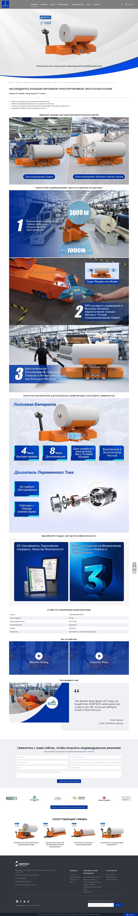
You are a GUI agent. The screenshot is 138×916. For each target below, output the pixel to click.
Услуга (52, 4)
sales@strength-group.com (24, 881)
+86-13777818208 (21, 878)
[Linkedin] (17, 901)
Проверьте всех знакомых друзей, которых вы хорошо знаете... (69, 807)
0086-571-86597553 (33, 875)
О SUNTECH (73, 874)
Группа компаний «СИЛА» (33, 905)
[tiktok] (28, 901)
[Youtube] (24, 901)
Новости (72, 882)
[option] (11, 798)
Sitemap (80, 914)
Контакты (96, 4)
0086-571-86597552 (22, 875)
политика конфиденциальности (91, 914)
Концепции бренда (75, 877)
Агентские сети (110, 874)
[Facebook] (20, 901)
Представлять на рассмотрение (69, 781)
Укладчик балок (87, 892)
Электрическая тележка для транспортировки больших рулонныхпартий (55, 845)
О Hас (88, 4)
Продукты (34, 4)
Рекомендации (63, 4)
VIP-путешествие (77, 4)
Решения (44, 4)
